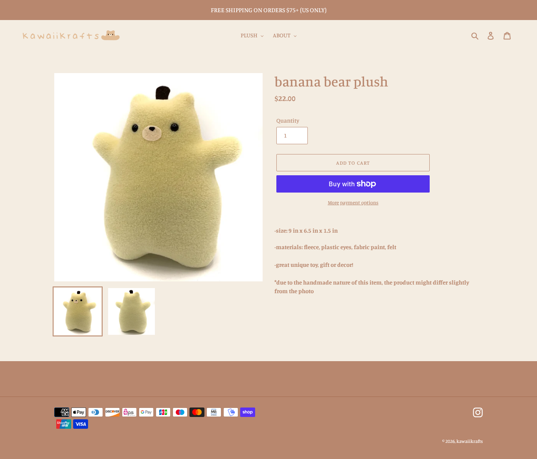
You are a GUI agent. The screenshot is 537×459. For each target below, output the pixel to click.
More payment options (353, 202)
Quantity (287, 120)
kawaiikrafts (469, 441)
